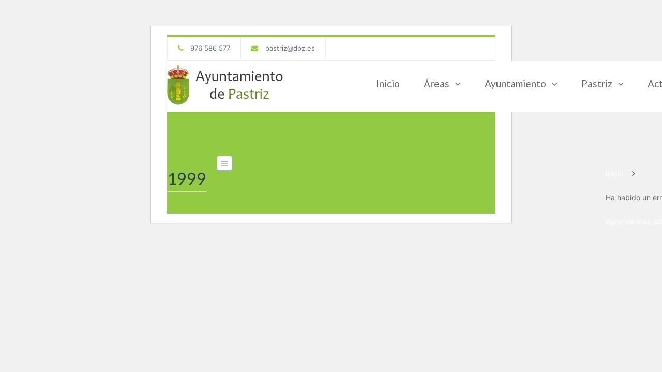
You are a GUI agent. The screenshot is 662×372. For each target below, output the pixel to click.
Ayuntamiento (515, 83)
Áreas (436, 83)
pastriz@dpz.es (290, 48)
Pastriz (596, 83)
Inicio (388, 83)
